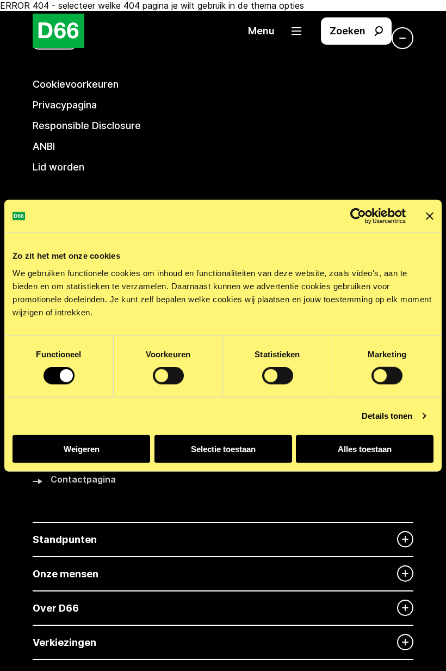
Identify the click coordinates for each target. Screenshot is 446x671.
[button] (280, 31)
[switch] (168, 376)
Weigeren (82, 448)
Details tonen (387, 415)
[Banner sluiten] (429, 216)
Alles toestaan (365, 448)
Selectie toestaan (223, 448)
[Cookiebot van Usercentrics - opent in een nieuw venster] (358, 216)
